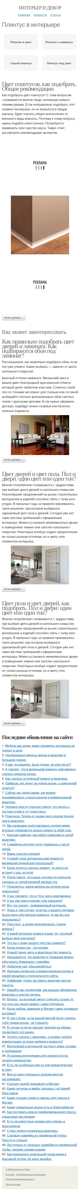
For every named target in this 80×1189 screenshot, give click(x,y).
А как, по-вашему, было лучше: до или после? (38, 764)
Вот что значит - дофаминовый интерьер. (36, 905)
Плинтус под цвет (59, 63)
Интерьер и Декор (40, 7)
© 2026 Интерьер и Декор (18, 1169)
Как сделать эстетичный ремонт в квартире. (36, 778)
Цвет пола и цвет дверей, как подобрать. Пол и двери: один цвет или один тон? (36, 607)
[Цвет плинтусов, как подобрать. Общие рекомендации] (40, 225)
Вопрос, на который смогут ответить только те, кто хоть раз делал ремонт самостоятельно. (38, 1001)
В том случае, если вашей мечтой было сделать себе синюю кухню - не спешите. (39, 1020)
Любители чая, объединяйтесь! (29, 966)
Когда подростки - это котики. (28, 947)
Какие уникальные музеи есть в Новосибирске (40, 1107)
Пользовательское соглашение (31, 1174)
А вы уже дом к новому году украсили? (35, 900)
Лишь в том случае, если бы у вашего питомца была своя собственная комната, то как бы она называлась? (38, 915)
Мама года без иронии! (23, 853)
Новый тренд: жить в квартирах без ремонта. (39, 952)
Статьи (55, 15)
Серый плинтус (21, 63)
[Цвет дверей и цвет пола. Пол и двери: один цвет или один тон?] (40, 565)
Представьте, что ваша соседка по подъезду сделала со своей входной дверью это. (36, 879)
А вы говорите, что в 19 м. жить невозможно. (39, 896)
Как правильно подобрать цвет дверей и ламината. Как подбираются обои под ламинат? (38, 348)
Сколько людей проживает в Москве (33, 1083)
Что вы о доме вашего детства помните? (36, 943)
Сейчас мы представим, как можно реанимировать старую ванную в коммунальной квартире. (36, 797)
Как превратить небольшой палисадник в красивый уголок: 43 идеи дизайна (34, 1156)
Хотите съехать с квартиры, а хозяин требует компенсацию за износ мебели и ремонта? (37, 1039)
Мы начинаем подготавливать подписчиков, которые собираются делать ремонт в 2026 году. (37, 827)
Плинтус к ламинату (59, 42)
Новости (40, 15)
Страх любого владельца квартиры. (32, 1130)
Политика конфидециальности (20, 1179)
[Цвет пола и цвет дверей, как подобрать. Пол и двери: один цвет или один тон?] (40, 699)
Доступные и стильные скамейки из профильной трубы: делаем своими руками (39, 1147)
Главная (24, 15)
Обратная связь (13, 1184)
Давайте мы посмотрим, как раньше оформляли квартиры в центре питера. (39, 992)
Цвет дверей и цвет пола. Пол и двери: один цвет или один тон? (39, 475)
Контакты (10, 1174)
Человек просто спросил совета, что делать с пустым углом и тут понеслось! (36, 809)
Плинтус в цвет (21, 42)
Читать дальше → (13, 317)
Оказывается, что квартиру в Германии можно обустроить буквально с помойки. (38, 959)
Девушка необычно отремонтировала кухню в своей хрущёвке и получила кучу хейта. (37, 973)
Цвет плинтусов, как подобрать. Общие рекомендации (39, 86)
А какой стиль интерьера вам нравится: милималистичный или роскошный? (33, 860)
